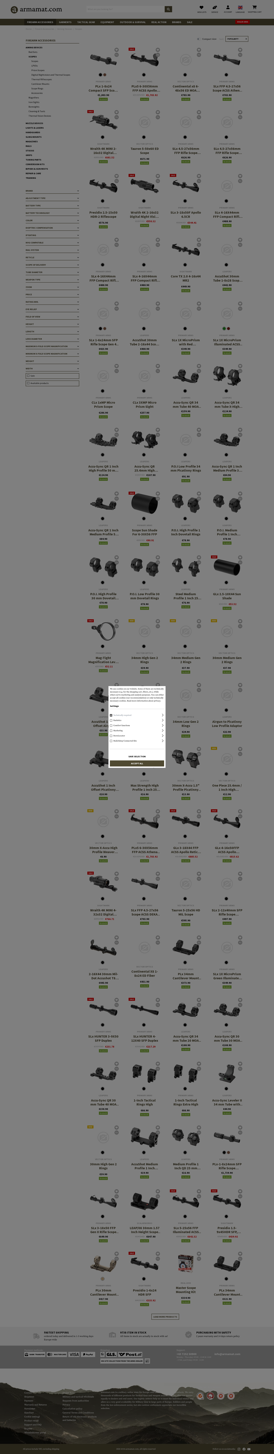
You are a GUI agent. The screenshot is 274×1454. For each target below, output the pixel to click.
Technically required (122, 715)
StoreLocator (119, 736)
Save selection (137, 756)
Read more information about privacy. (144, 701)
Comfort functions (121, 725)
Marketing (118, 730)
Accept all (137, 763)
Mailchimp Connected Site (125, 741)
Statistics (117, 720)
